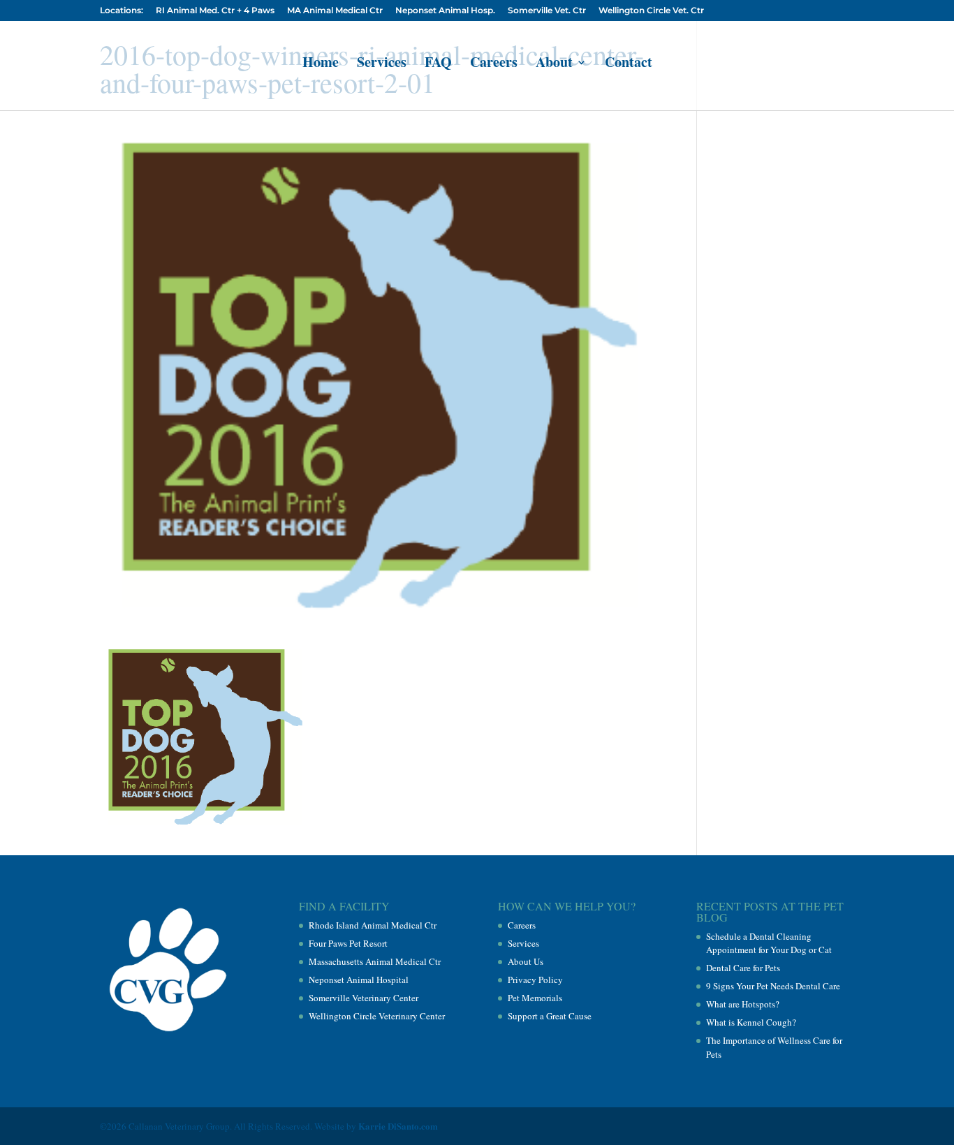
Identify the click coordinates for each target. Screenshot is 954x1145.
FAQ (438, 64)
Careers (494, 64)
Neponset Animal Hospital (359, 979)
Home (320, 64)
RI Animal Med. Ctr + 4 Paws (215, 10)
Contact (628, 64)
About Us (525, 961)
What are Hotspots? (742, 1004)
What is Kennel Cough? (751, 1022)
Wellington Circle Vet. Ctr (651, 10)
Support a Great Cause (550, 1016)
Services (381, 64)
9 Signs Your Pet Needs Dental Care (773, 986)
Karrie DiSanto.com (398, 1125)
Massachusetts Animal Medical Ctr (375, 961)
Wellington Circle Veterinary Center (377, 1016)
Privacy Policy (535, 979)
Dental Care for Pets (743, 967)
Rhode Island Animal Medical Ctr (372, 925)
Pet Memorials (535, 997)
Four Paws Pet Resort (348, 943)
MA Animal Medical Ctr (335, 10)
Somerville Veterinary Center (363, 997)
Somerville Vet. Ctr (547, 10)
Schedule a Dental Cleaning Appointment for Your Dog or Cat (769, 943)
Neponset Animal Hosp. (445, 10)
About (554, 64)
